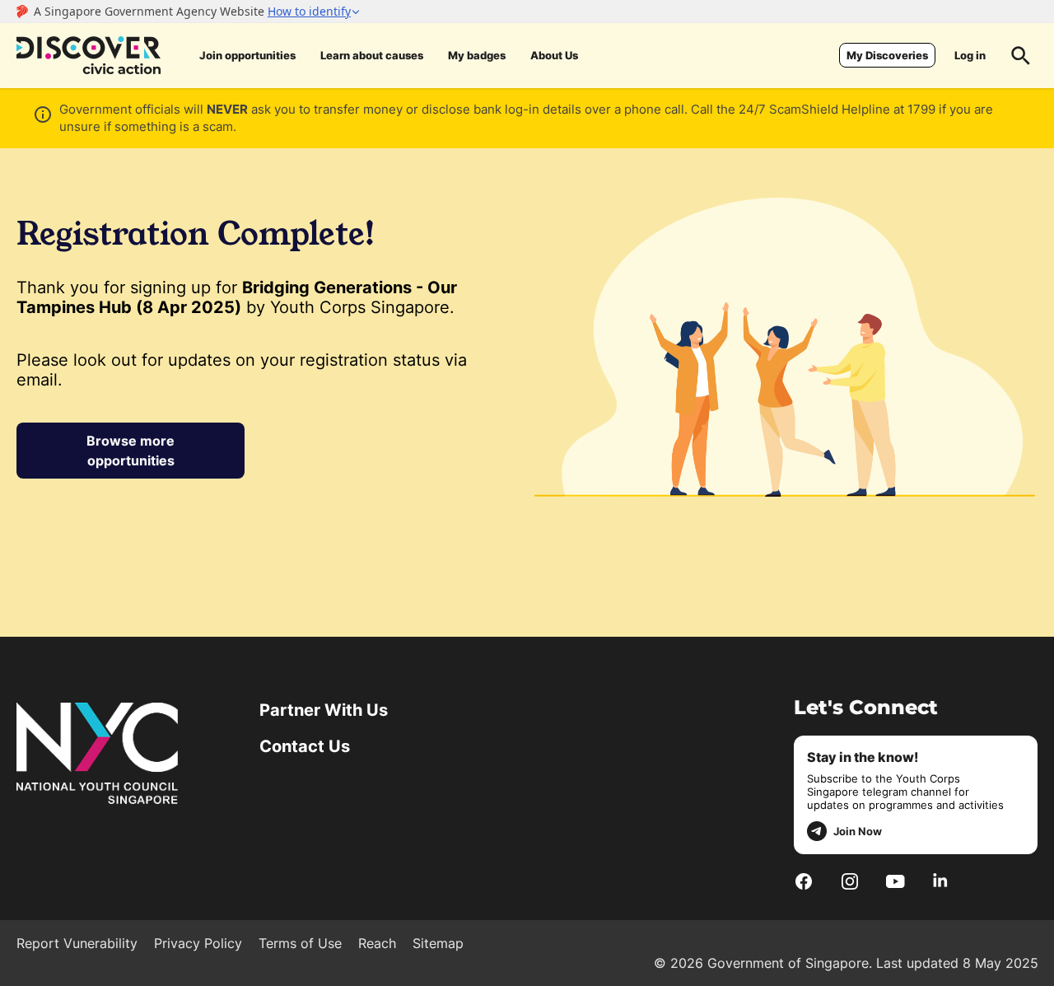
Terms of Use (300, 943)
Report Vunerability (77, 943)
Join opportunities (247, 55)
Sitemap (438, 943)
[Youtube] (895, 880)
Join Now (857, 831)
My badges (477, 55)
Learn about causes (371, 55)
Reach (377, 943)
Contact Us (304, 746)
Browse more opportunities (130, 450)
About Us (554, 55)
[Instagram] (850, 880)
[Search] (1021, 55)
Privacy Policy (198, 943)
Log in (970, 55)
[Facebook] (804, 880)
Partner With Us (323, 710)
